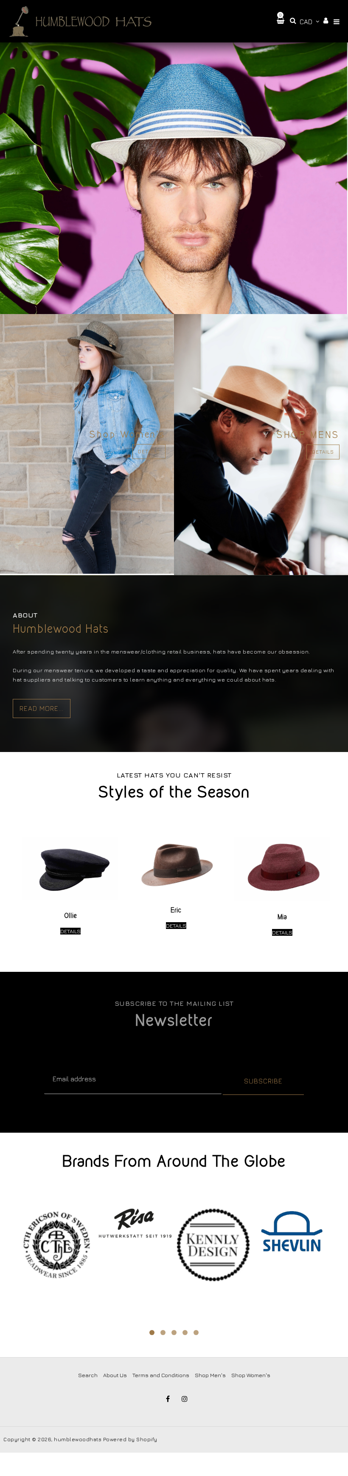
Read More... (42, 708)
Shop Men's (210, 1375)
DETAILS (149, 452)
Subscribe (263, 1081)
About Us (115, 1375)
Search (88, 1375)
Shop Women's (250, 1375)
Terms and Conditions (160, 1375)
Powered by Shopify (130, 1439)
